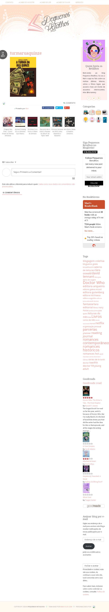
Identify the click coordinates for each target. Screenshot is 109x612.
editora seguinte (89, 298)
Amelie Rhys (89, 464)
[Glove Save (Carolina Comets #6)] (86, 488)
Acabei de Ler (45, 2)
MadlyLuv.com (66, 607)
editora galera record (92, 289)
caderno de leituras (92, 268)
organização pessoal (92, 326)
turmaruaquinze (26, 53)
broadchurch (88, 267)
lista (89, 317)
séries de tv (94, 359)
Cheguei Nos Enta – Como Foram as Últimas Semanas (8, 132)
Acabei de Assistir (26, 2)
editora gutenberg (93, 292)
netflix (99, 323)
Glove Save (87, 497)
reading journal (92, 334)
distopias (98, 277)
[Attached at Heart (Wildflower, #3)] (86, 454)
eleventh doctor (93, 301)
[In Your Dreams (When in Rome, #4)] (86, 437)
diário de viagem (89, 280)
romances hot (91, 353)
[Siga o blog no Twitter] (94, 98)
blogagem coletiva (93, 261)
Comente (70, 103)
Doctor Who (94, 282)
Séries (85, 359)
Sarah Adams (90, 449)
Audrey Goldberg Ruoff (93, 482)
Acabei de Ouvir (63, 2)
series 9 (97, 357)
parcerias (90, 329)
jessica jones (93, 311)
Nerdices (79, 2)
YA (92, 365)
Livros (96, 316)
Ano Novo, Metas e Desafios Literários (69, 131)
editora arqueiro (94, 286)
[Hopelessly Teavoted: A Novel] (86, 469)
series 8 (92, 357)
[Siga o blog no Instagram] (99, 98)
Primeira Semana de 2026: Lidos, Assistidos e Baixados (57, 132)
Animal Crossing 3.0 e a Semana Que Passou (20, 131)
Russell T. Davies (91, 406)
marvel (92, 323)
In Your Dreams (89, 446)
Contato (9, 2)
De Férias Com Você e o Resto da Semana (32, 131)
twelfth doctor (90, 364)
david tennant (91, 275)
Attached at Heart (89, 461)
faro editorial (90, 305)
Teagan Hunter (90, 500)
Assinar (89, 546)
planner (87, 333)
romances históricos (91, 348)
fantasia (88, 304)
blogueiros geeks (90, 264)
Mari (27, 108)
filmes (95, 307)
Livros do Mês (89, 320)
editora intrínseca (91, 295)
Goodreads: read (92, 383)
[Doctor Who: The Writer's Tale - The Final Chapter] (86, 391)
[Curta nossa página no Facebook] (89, 98)
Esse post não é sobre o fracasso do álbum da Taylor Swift (45, 132)
